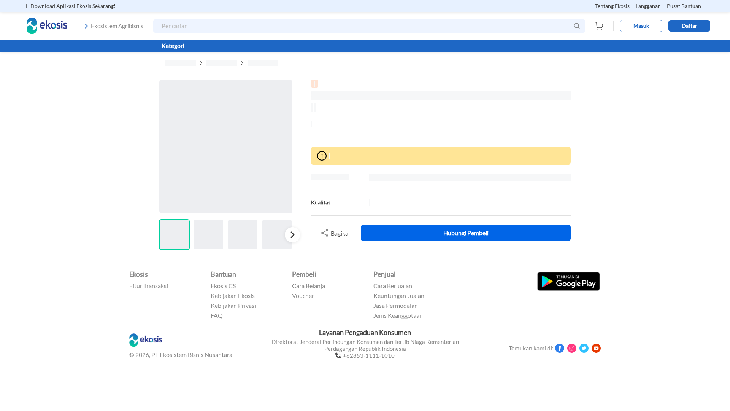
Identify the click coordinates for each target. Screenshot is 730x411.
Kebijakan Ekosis (233, 295)
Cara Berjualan (392, 285)
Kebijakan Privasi (233, 305)
